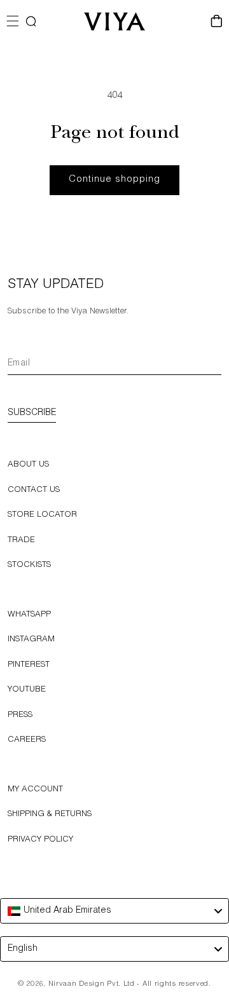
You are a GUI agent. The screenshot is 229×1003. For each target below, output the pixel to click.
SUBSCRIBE (32, 413)
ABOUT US (28, 465)
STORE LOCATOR (42, 515)
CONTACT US (34, 490)
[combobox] (114, 911)
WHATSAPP (29, 615)
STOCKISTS (29, 565)
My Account (35, 790)
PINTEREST (29, 665)
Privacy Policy (40, 840)
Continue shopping (114, 179)
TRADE (21, 540)
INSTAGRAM (31, 640)
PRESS (20, 715)
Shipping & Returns (50, 814)
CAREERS (27, 740)
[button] (30, 21)
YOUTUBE (27, 690)
